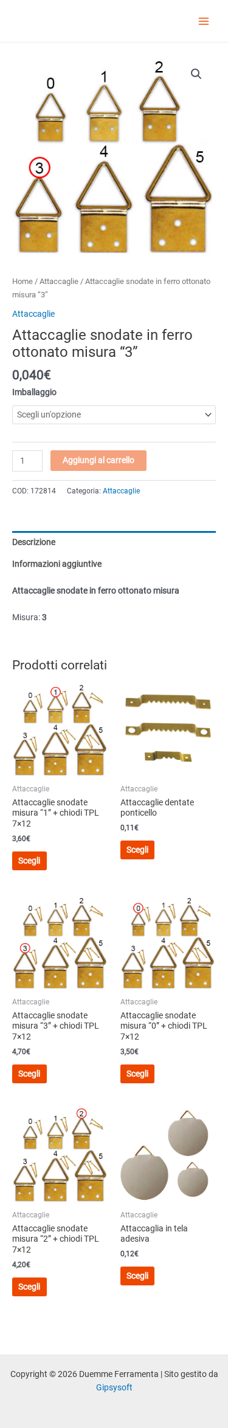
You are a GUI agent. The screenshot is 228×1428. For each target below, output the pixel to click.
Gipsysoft (114, 1387)
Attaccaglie (59, 281)
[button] (196, 74)
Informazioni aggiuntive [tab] (57, 564)
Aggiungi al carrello (98, 460)
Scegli (29, 860)
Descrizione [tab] (33, 542)
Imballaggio (34, 392)
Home (22, 281)
